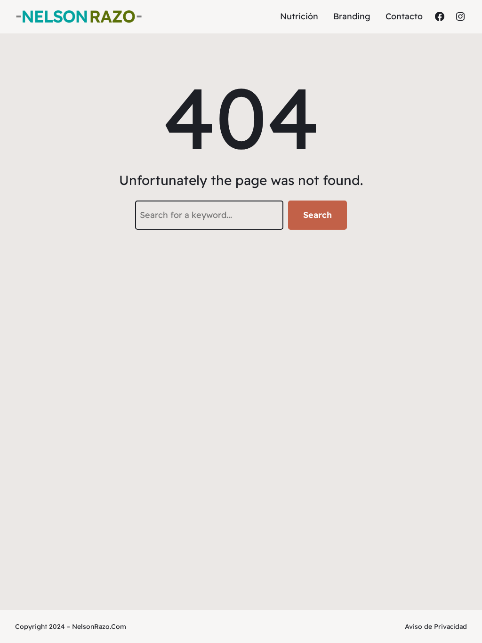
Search (317, 214)
